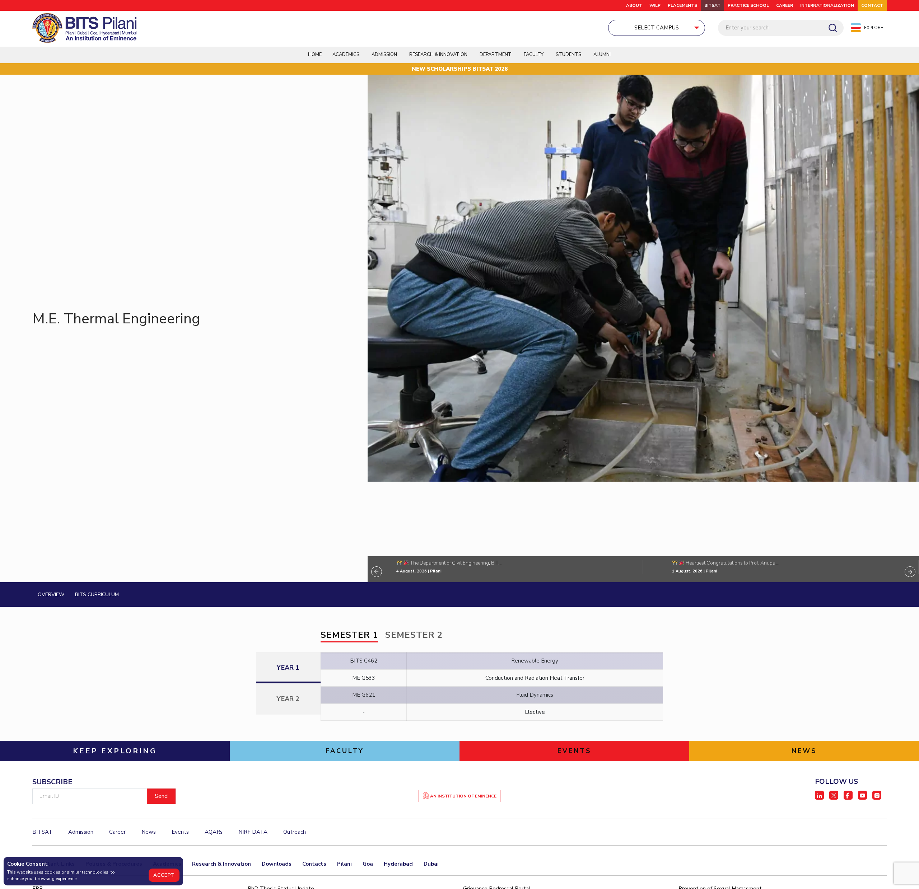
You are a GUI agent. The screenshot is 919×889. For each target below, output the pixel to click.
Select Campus (656, 27)
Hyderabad (398, 863)
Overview (51, 594)
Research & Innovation (221, 863)
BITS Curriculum (97, 594)
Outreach (294, 832)
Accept (164, 875)
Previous (376, 571)
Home (315, 54)
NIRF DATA (252, 832)
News (148, 832)
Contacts (314, 863)
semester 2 (414, 635)
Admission (384, 54)
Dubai (431, 863)
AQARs (214, 832)
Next (910, 571)
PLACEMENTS (682, 5)
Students (568, 54)
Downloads (276, 863)
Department (496, 54)
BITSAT (712, 5)
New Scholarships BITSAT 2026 (460, 68)
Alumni (602, 54)
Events (180, 832)
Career (784, 5)
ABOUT (634, 5)
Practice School (748, 5)
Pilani (344, 863)
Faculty (534, 54)
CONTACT (872, 5)
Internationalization (827, 5)
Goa (368, 863)
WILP (655, 5)
